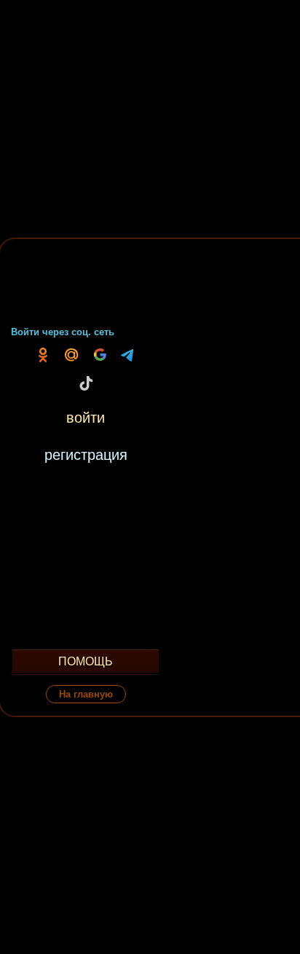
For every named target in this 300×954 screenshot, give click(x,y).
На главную (86, 694)
